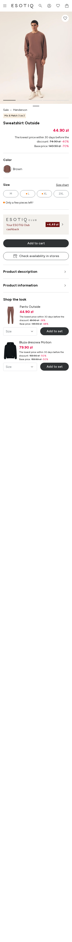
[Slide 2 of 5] (22, 100)
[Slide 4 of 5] (49, 100)
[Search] (40, 5)
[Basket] (66, 5)
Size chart (62, 185)
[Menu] (5, 6)
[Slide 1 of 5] (9, 100)
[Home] (22, 6)
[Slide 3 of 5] (36, 100)
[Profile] (49, 5)
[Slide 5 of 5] (62, 100)
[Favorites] (58, 5)
